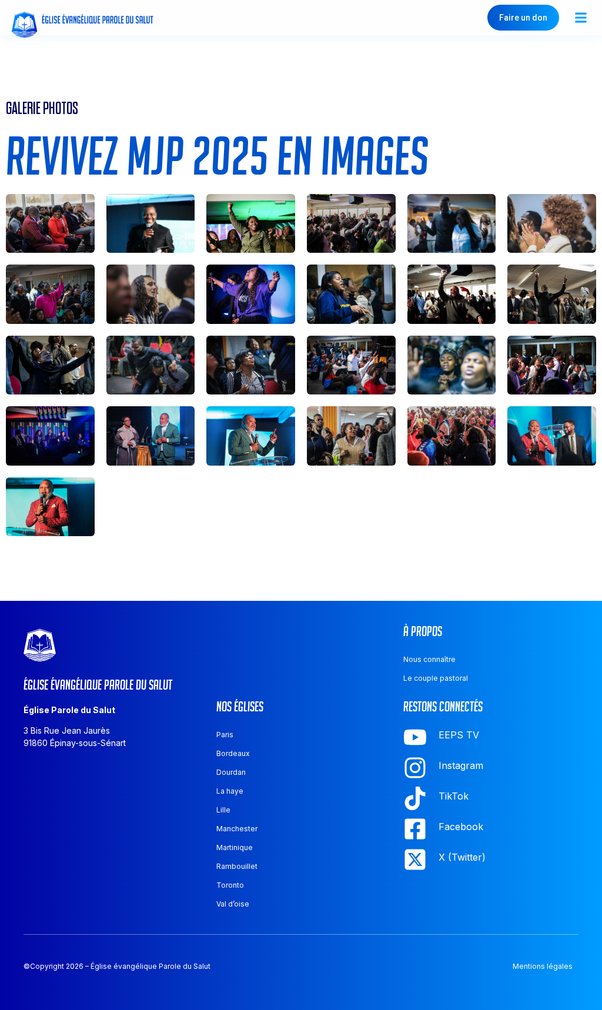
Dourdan (231, 772)
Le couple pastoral (435, 678)
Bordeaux (233, 753)
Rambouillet (236, 866)
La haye (229, 791)
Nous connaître (429, 659)
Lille (223, 809)
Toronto (230, 885)
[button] (580, 18)
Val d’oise (232, 903)
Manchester (236, 828)
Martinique (234, 847)
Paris (224, 734)
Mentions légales (543, 966)
